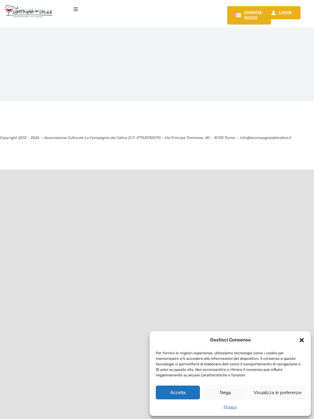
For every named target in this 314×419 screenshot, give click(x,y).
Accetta (178, 392)
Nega (225, 392)
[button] (302, 340)
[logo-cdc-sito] (29, 5)
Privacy (230, 407)
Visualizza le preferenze (277, 392)
